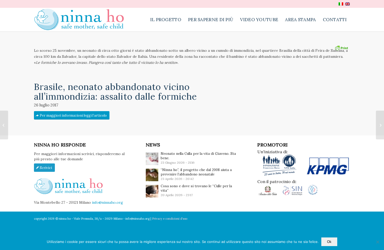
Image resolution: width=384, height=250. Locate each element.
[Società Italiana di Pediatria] (313, 194)
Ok (329, 242)
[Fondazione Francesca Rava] (281, 174)
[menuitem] (166, 19)
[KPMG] (328, 174)
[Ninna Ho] (82, 19)
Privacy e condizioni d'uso (169, 218)
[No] (377, 242)
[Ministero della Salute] (269, 194)
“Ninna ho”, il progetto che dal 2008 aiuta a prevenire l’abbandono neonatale (196, 172)
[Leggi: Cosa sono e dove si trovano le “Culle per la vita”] (152, 191)
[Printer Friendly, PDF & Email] (341, 47)
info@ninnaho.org (107, 202)
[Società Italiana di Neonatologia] (294, 194)
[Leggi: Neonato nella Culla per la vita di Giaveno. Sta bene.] (152, 158)
